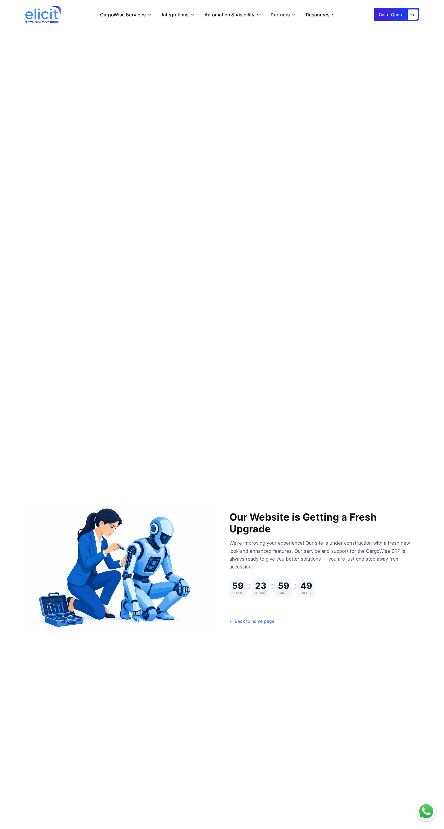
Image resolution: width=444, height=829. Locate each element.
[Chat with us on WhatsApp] (426, 811)
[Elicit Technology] (43, 14)
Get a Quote (391, 15)
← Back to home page (251, 621)
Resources (318, 15)
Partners (280, 15)
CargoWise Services (123, 15)
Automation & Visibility (229, 15)
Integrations (175, 15)
